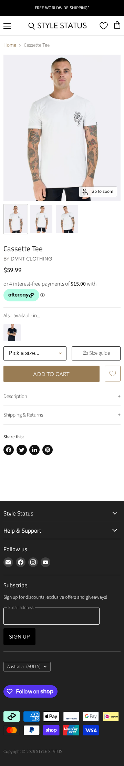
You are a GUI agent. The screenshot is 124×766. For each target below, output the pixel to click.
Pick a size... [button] (24, 353)
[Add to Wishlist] (113, 373)
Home (9, 45)
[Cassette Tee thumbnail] (16, 219)
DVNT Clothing (31, 258)
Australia (24, 666)
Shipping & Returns (23, 415)
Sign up (19, 636)
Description (15, 396)
